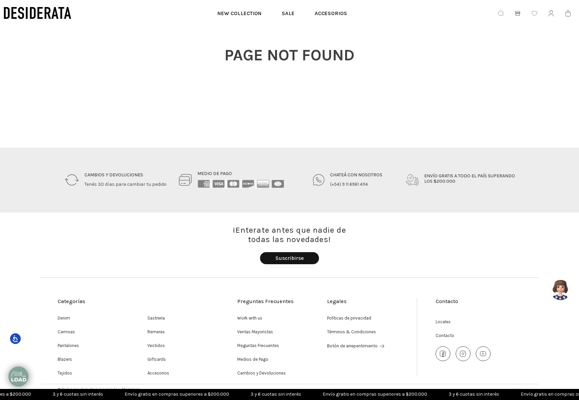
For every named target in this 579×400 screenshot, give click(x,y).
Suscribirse (289, 258)
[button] (289, 258)
